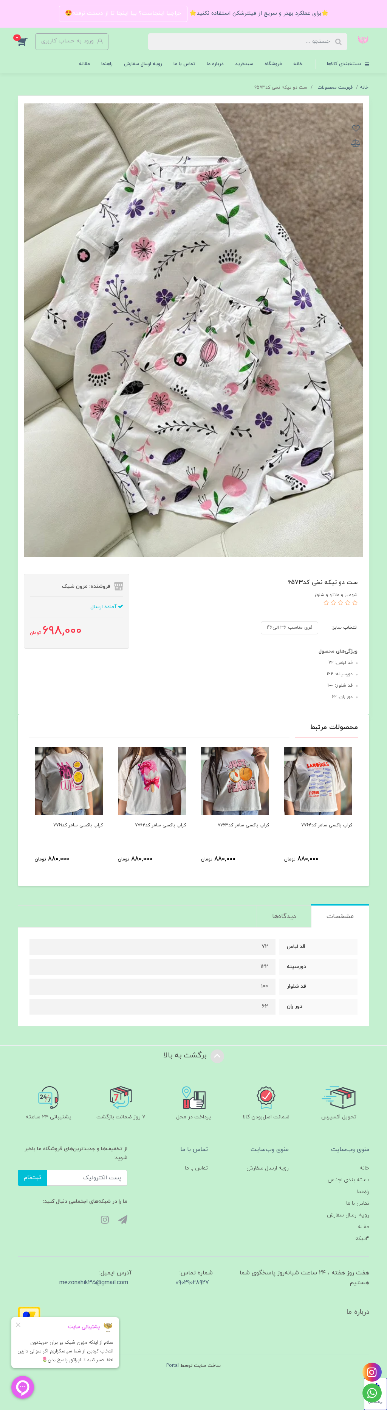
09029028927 (192, 1283)
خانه (297, 64)
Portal (172, 1365)
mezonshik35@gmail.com (93, 1283)
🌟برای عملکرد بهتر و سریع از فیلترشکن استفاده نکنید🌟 (257, 13)
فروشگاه (273, 64)
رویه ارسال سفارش (143, 64)
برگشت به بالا (186, 1056)
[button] (26, 41)
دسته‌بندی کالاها (345, 64)
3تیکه (362, 1238)
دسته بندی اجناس (348, 1180)
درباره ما (215, 64)
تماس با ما (184, 64)
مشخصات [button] (340, 916)
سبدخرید (244, 64)
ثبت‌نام (32, 1178)
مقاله (84, 64)
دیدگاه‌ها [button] (284, 916)
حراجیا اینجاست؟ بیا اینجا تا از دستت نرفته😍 (123, 13)
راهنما (107, 64)
